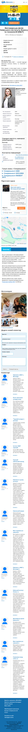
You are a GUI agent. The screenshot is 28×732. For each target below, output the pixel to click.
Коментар (4, 356)
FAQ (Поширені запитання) (11, 709)
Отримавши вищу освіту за (18, 657)
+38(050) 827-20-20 (19, 158)
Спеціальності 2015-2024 (14, 173)
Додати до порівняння (18, 56)
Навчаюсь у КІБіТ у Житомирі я (18, 568)
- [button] (3, 221)
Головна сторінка (6, 351)
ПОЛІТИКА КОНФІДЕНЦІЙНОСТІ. (15, 724)
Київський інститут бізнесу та (18, 591)
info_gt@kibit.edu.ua (19, 157)
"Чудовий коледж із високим (18, 419)
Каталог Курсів (8, 704)
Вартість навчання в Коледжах (12, 702)
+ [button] (3, 219)
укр (24, 2)
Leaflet (18, 243)
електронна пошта (6, 339)
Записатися (21, 208)
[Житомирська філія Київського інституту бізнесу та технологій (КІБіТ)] (14, 305)
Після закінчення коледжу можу (18, 398)
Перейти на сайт (14, 23)
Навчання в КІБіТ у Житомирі (18, 375)
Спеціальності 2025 (12, 171)
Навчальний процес (18, 511)
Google (25, 243)
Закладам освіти (8, 717)
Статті (6, 712)
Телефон (4, 344)
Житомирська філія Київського (18, 619)
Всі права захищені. (9, 725)
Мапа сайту (7, 705)
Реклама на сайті (9, 715)
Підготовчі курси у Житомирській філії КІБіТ (17, 188)
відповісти (15, 394)
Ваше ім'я (4, 334)
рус (26, 2)
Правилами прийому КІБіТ (8, 281)
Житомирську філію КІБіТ (16, 85)
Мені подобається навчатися (18, 531)
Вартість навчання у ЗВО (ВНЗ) (12, 700)
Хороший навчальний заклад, (18, 460)
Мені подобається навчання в (18, 642)
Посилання (2, 384)
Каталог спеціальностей (11, 710)
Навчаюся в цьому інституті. (18, 480)
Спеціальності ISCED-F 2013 (12, 176)
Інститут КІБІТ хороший (17, 446)
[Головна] (9, 2)
